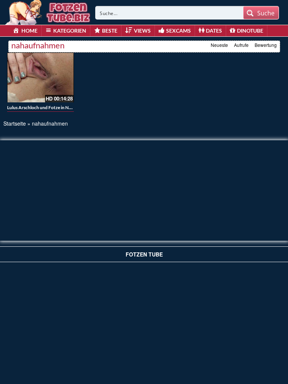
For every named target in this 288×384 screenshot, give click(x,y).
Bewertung (266, 45)
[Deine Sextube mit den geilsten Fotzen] (48, 11)
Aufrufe (241, 45)
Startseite (14, 123)
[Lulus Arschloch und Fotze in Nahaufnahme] (40, 77)
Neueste (219, 45)
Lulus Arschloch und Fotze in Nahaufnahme (50, 107)
